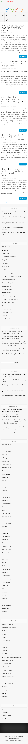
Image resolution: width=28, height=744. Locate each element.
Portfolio (4, 269)
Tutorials (4, 305)
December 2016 (6, 543)
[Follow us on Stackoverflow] (2, 15)
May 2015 (4, 595)
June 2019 (4, 484)
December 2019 (6, 464)
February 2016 (6, 569)
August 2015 (5, 585)
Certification (7, 309)
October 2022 (5, 448)
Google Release (6, 260)
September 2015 (6, 582)
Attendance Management (9, 247)
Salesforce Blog (6, 283)
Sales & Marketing (7, 273)
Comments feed (6, 715)
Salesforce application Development (11, 276)
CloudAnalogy (19, 740)
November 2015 (6, 579)
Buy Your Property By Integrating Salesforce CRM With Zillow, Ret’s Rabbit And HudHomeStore (14, 343)
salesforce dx (5, 286)
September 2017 (6, 523)
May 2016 (4, 562)
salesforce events (6, 292)
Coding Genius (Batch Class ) (18, 354)
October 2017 (5, 520)
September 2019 (6, 474)
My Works (4, 266)
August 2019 (5, 477)
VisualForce (5, 319)
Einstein (4, 250)
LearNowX (5, 263)
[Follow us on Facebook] (20, 15)
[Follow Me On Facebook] (11, 20)
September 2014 (6, 605)
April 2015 (4, 598)
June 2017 (4, 526)
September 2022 (6, 451)
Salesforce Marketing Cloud (9, 299)
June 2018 (4, 510)
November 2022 (6, 444)
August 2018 (5, 507)
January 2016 (5, 572)
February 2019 (6, 497)
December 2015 (6, 575)
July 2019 (4, 480)
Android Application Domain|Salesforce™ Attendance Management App (13, 100)
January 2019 (5, 500)
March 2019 (5, 494)
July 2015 (4, 588)
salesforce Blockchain (8, 279)
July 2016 (4, 556)
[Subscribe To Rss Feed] (2, 20)
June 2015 (4, 592)
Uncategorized (6, 312)
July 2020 (4, 454)
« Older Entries (4, 203)
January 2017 (5, 539)
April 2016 (4, 566)
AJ (7, 32)
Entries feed (5, 712)
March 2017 (5, 533)
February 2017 (6, 536)
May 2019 (4, 487)
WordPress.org (6, 719)
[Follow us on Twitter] (7, 20)
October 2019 (5, 471)
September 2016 (6, 549)
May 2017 (4, 530)
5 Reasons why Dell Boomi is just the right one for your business (14, 63)
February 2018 (6, 513)
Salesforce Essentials (7, 289)
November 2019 (6, 467)
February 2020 (6, 458)
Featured (4, 253)
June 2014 (4, 611)
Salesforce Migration (7, 302)
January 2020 (5, 461)
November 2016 (6, 546)
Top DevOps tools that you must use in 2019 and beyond (14, 27)
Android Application (9, 256)
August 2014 (5, 608)
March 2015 (5, 602)
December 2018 (6, 503)
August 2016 (5, 552)
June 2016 (5, 559)
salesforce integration (8, 296)
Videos (4, 315)
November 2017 (6, 516)
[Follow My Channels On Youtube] (15, 15)
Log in (3, 709)
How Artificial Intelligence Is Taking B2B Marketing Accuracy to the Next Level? (13, 172)
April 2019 (4, 490)
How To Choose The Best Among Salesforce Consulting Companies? (13, 137)
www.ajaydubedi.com (14, 738)
